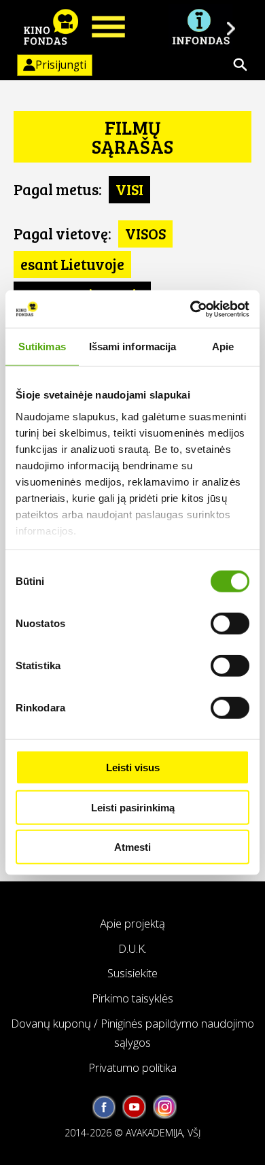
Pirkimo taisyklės (132, 998)
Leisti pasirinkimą (133, 807)
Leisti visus (133, 767)
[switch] (230, 624)
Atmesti (132, 847)
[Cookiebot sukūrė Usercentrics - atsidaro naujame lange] (190, 309)
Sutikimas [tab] (42, 346)
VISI (129, 189)
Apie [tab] (223, 346)
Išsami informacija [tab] (133, 346)
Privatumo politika (132, 1067)
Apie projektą (132, 923)
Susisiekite (132, 973)
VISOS (145, 233)
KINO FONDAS (51, 27)
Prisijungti (60, 65)
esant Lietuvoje (72, 264)
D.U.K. (132, 948)
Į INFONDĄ (200, 27)
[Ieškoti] (240, 64)
